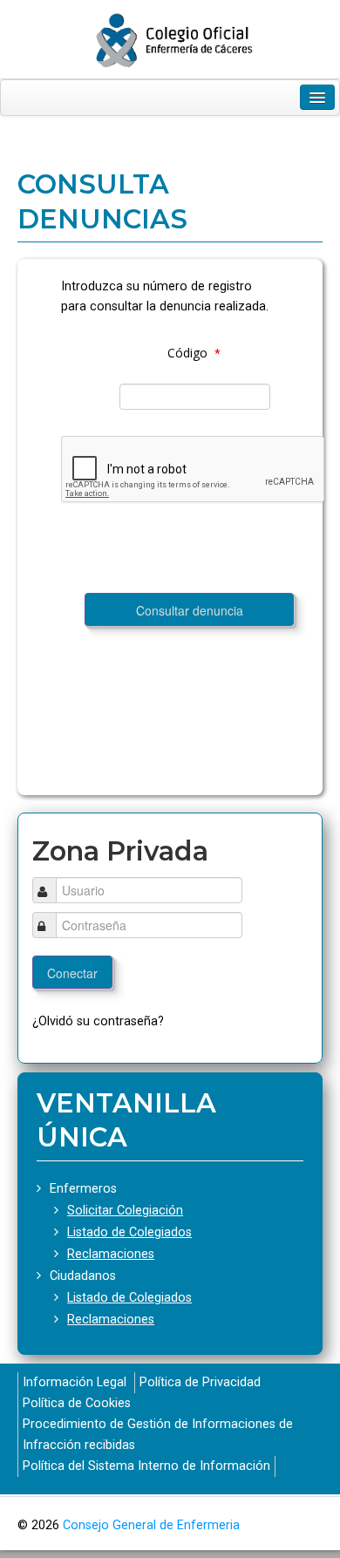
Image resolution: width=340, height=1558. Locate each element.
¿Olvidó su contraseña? (98, 1021)
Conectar (72, 973)
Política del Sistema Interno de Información (146, 1466)
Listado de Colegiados (129, 1232)
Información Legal (74, 1382)
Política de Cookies (77, 1403)
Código (187, 352)
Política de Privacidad (200, 1382)
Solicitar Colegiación (125, 1210)
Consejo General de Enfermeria (151, 1525)
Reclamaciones (110, 1254)
